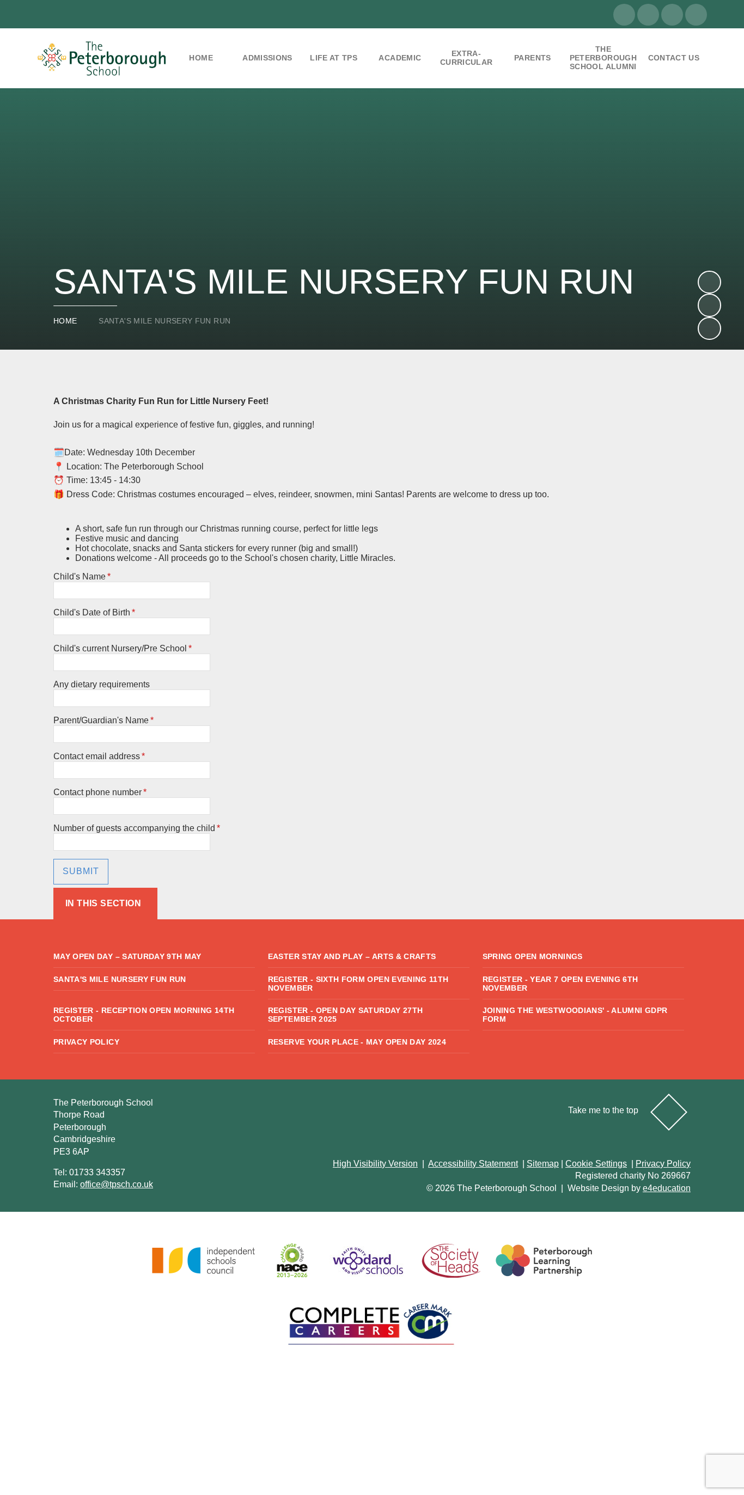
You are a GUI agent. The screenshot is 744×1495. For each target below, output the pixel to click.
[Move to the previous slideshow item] (709, 305)
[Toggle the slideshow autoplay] (709, 328)
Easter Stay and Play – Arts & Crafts (352, 956)
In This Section (103, 903)
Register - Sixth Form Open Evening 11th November (358, 983)
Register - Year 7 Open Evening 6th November (560, 983)
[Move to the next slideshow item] (709, 282)
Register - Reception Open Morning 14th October (143, 1014)
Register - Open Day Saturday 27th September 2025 (345, 1014)
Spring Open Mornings (533, 956)
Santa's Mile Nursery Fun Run (164, 320)
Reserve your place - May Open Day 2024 (357, 1042)
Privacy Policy (86, 1042)
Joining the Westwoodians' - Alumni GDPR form (575, 1014)
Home (65, 320)
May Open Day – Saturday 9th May (127, 956)
